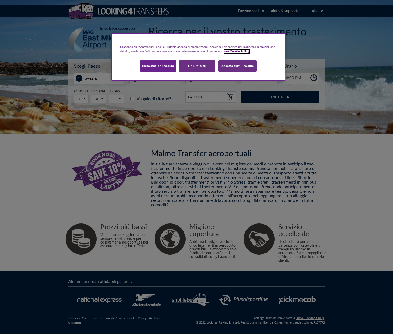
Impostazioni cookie (158, 65)
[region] (198, 57)
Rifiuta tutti (197, 65)
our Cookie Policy (236, 51)
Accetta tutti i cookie (237, 65)
